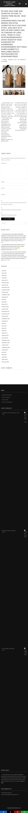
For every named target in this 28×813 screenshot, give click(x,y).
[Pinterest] (17, 812)
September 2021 (6, 318)
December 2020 (5, 340)
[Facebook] (3, 812)
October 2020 (5, 345)
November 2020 (5, 342)
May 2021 (4, 328)
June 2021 (4, 326)
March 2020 (4, 359)
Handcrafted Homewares (9, 5)
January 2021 (5, 338)
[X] (10, 812)
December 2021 (5, 311)
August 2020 (5, 350)
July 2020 (4, 352)
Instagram (4, 61)
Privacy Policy (5, 399)
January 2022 (5, 309)
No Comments (22, 59)
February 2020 (5, 362)
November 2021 (5, 314)
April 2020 (4, 357)
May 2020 (4, 354)
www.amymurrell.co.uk (6, 792)
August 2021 (5, 321)
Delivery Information (7, 395)
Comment (3, 163)
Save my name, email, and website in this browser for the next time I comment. (13, 203)
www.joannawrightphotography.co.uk (10, 794)
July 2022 (4, 299)
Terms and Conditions (7, 402)
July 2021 (4, 323)
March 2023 (4, 280)
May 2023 (4, 275)
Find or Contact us (6, 397)
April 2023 (4, 278)
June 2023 (4, 273)
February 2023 (5, 282)
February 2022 (5, 306)
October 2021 (5, 316)
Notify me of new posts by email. (8, 215)
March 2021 (4, 333)
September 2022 (6, 294)
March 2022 (4, 304)
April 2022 (4, 302)
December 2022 (5, 287)
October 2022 (5, 292)
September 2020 (6, 347)
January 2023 (5, 285)
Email (2, 188)
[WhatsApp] (24, 812)
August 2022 (5, 297)
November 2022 (5, 290)
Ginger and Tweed (10, 3)
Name (3, 182)
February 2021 (5, 335)
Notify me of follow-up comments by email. (11, 209)
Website (3, 194)
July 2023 (4, 270)
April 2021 (4, 330)
